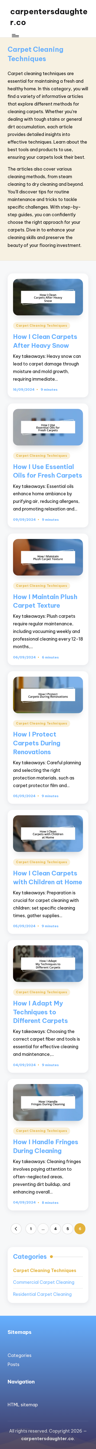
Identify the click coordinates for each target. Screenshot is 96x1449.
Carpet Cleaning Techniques (41, 325)
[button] (16, 1228)
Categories (20, 1355)
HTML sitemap (23, 1405)
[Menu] (15, 35)
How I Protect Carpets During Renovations (36, 743)
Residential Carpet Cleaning (42, 1294)
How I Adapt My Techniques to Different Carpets (40, 1012)
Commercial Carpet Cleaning (43, 1282)
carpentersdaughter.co (49, 17)
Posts (13, 1364)
